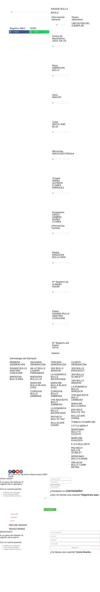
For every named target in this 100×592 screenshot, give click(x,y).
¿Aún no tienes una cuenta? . (74, 494)
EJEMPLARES (14, 514)
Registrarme (75, 547)
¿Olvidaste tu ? (66, 491)
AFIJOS (12, 521)
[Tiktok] (21, 471)
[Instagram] (14, 471)
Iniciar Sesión (55, 487)
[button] (19, 32)
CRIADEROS (13, 517)
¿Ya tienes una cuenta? (71, 552)
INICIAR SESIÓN (18, 525)
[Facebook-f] (10, 471)
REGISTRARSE (17, 528)
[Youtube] (17, 471)
